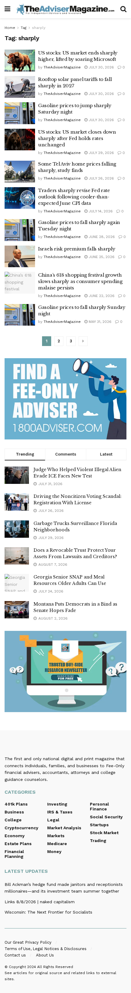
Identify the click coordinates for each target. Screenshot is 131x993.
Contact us (15, 955)
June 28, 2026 (101, 237)
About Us (45, 955)
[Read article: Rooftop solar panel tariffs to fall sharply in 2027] (20, 87)
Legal (53, 819)
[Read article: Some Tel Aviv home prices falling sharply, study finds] (20, 172)
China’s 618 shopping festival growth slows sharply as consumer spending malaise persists (80, 281)
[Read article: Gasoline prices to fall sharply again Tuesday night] (20, 230)
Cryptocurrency (21, 827)
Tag (24, 28)
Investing (57, 804)
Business (14, 811)
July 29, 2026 (100, 153)
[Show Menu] (7, 9)
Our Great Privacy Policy (28, 942)
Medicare (57, 843)
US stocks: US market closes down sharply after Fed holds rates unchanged (77, 138)
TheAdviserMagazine (62, 67)
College (13, 819)
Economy (15, 835)
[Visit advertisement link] (65, 398)
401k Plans (16, 804)
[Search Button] (123, 9)
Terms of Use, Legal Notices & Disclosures (46, 948)
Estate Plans (18, 843)
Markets (56, 835)
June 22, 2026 (101, 296)
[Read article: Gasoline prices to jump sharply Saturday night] (20, 113)
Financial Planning (14, 854)
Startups (99, 824)
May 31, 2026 (99, 322)
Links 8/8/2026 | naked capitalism (40, 901)
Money (54, 851)
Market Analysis (64, 827)
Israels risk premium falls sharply (76, 249)
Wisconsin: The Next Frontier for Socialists (48, 912)
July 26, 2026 (100, 178)
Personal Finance (99, 806)
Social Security (106, 816)
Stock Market (104, 832)
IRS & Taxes (60, 811)
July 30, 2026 (100, 67)
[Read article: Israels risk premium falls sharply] (20, 256)
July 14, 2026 (100, 211)
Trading (98, 840)
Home (10, 28)
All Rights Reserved (55, 967)
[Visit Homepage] (65, 9)
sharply (38, 28)
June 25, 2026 (101, 257)
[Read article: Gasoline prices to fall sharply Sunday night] (20, 315)
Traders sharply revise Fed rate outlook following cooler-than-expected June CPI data (74, 196)
